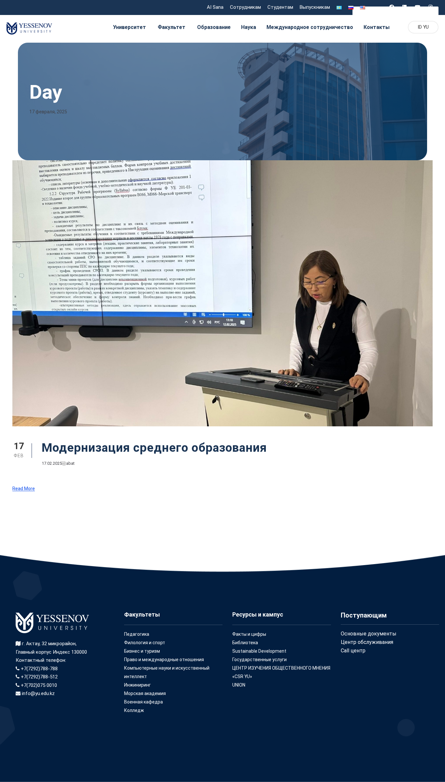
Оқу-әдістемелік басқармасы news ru (395, 10)
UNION (238, 685)
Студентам (280, 7)
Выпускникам (315, 7)
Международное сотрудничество (309, 27)
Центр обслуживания (367, 642)
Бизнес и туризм (142, 651)
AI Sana (215, 7)
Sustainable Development (259, 651)
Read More (23, 488)
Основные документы (368, 634)
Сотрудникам (245, 7)
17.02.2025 (52, 463)
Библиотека (245, 642)
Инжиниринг (137, 685)
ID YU (423, 27)
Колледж (134, 710)
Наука (248, 27)
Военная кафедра (143, 701)
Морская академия (145, 693)
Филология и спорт (144, 642)
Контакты (377, 27)
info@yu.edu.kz (38, 693)
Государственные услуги (259, 659)
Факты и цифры (249, 634)
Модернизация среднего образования (154, 448)
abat (70, 463)
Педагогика (136, 634)
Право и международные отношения (164, 659)
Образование (214, 27)
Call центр (353, 650)
